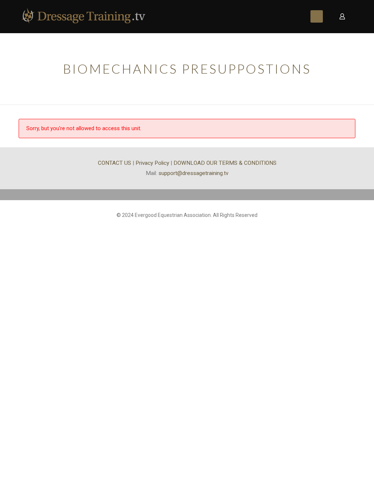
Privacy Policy (152, 163)
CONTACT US (114, 163)
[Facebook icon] (187, 226)
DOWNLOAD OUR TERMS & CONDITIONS (224, 163)
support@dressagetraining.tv (193, 173)
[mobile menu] (316, 16)
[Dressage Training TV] (83, 16)
